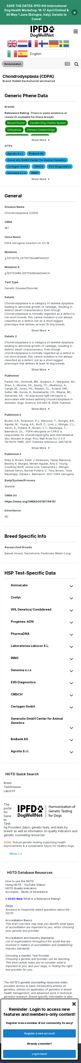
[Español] (23, 53)
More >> (16, 853)
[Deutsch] (54, 43)
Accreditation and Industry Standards (29, 937)
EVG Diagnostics (60, 166)
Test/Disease (12, 786)
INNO (34, 173)
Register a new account (39, 1033)
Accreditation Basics (18, 920)
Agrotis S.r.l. (15, 153)
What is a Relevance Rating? (33, 898)
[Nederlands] (23, 43)
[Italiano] (12, 53)
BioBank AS (36, 153)
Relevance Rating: (17, 113)
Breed (7, 782)
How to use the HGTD (19, 881)
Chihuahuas (14, 129)
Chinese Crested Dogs (41, 129)
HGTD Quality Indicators (21, 888)
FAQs (9, 906)
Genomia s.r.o (16, 173)
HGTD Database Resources (30, 872)
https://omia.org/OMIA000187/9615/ (30, 501)
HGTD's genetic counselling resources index (39, 982)
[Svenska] (64, 43)
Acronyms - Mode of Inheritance (26, 891)
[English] (12, 43)
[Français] (33, 43)
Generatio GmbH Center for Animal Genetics (36, 160)
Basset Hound (16, 122)
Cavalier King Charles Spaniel (48, 122)
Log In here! (39, 1053)
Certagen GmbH (17, 166)
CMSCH (38, 166)
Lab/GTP (9, 791)
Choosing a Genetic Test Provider (27, 955)
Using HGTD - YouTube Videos (25, 884)
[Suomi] (43, 43)
